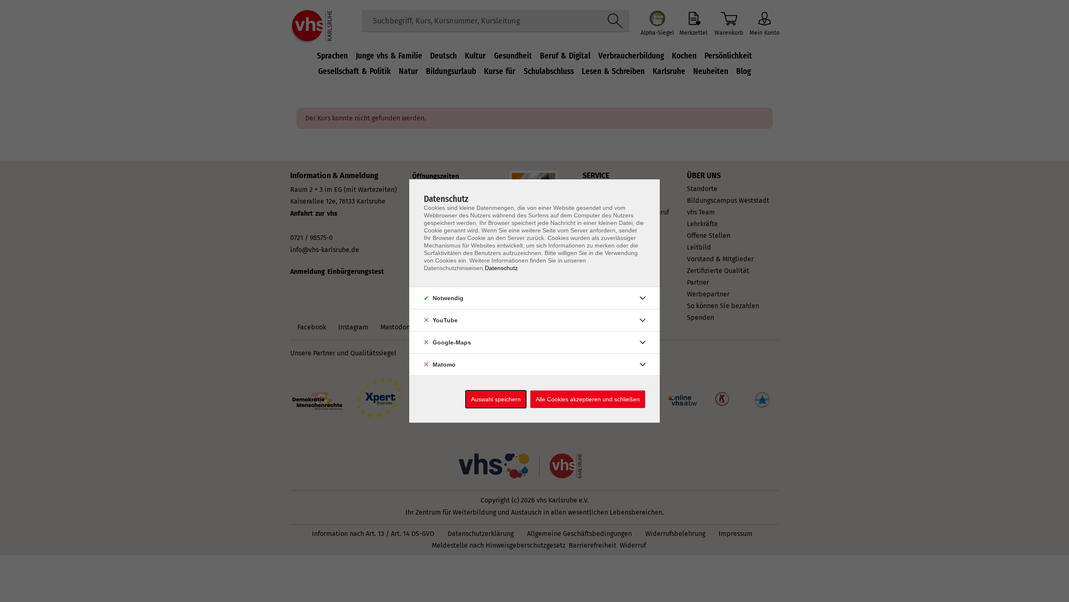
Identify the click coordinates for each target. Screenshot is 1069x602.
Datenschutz (501, 268)
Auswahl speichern (496, 399)
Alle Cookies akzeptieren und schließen (588, 399)
